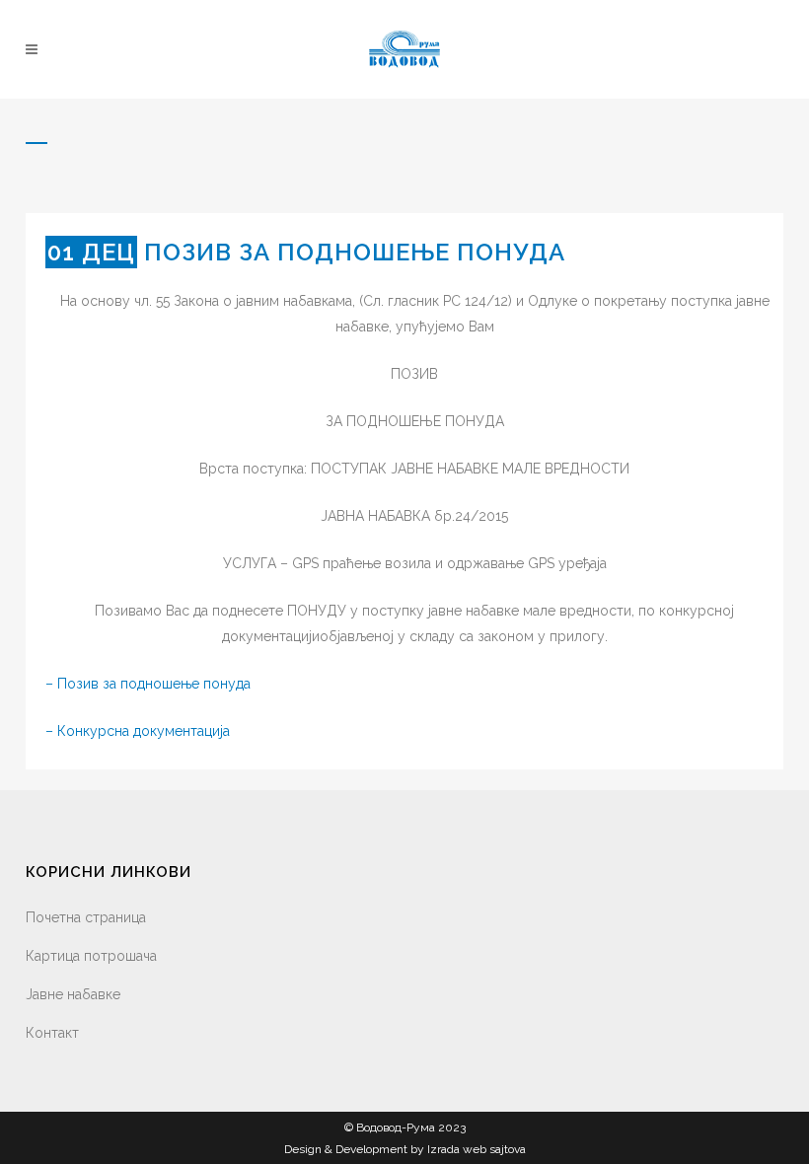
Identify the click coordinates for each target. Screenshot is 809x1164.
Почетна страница (86, 917)
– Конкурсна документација (137, 731)
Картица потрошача (91, 956)
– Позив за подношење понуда (148, 683)
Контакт (52, 1033)
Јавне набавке (73, 994)
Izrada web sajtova (476, 1149)
